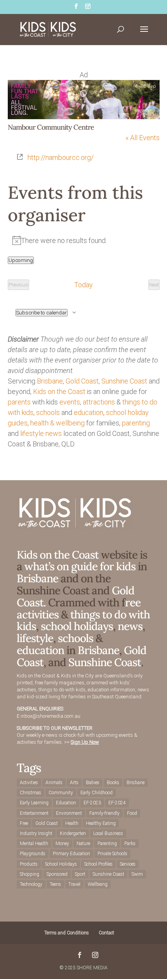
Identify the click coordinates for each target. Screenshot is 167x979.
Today (83, 285)
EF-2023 (92, 802)
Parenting (107, 843)
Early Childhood (96, 792)
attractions (99, 402)
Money (62, 843)
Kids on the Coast (59, 391)
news (53, 433)
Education (66, 802)
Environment (69, 813)
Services (128, 864)
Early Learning (34, 802)
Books (113, 782)
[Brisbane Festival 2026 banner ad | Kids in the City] (84, 117)
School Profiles (98, 864)
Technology (31, 884)
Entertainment (34, 813)
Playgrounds (32, 853)
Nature (83, 843)
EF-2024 (117, 802)
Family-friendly (104, 813)
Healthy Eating (101, 823)
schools (48, 412)
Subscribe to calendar (41, 313)
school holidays (77, 626)
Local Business (108, 833)
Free (24, 823)
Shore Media (92, 967)
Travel (74, 884)
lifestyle (32, 433)
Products (29, 864)
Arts (74, 782)
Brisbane (50, 381)
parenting (136, 423)
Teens (55, 884)
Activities (29, 782)
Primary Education (71, 853)
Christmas (30, 792)
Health (71, 823)
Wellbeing (98, 884)
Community (61, 792)
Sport (80, 874)
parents (19, 402)
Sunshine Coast (124, 381)
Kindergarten (73, 833)
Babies (92, 782)
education (88, 412)
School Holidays (61, 864)
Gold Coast (82, 381)
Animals (54, 782)
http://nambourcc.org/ (61, 157)
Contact (106, 933)
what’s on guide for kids (80, 566)
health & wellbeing (57, 423)
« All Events (142, 138)
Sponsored (57, 874)
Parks (130, 843)
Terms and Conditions (66, 933)
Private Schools (112, 853)
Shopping (29, 874)
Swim (137, 874)
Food (132, 813)
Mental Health (34, 843)
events (69, 402)
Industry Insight (36, 833)
